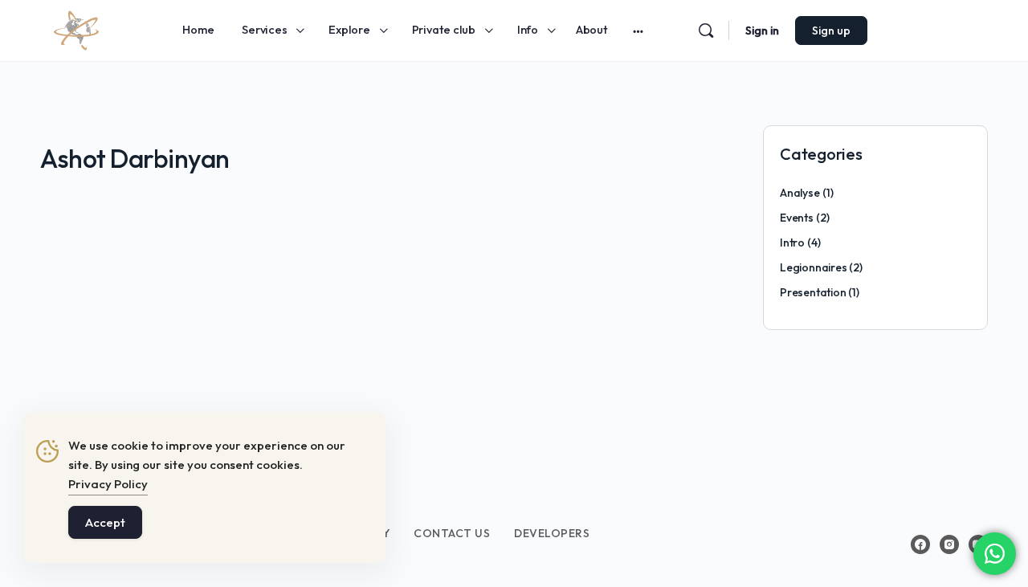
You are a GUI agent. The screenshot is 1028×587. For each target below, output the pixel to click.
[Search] (706, 30)
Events (797, 217)
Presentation (813, 292)
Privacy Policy (108, 483)
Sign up (831, 30)
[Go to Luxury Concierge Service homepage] (76, 28)
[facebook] (920, 544)
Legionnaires (813, 267)
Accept (105, 522)
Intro (792, 242)
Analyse (800, 192)
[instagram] (949, 544)
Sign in (762, 30)
